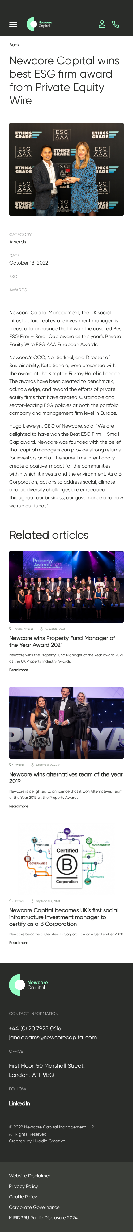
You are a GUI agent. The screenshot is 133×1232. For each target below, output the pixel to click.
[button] (13, 24)
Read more (18, 670)
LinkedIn (19, 1103)
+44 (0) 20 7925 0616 (35, 1028)
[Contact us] (115, 24)
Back (14, 44)
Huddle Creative (49, 1140)
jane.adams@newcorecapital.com (53, 1037)
